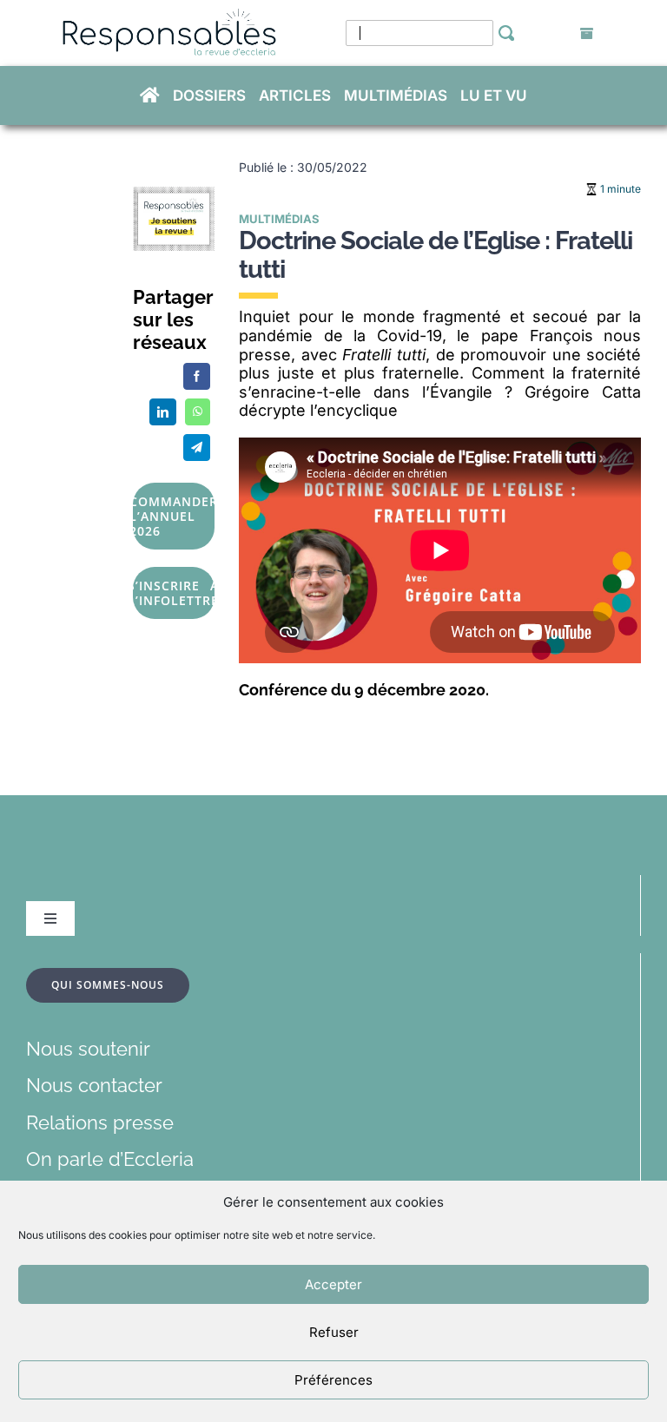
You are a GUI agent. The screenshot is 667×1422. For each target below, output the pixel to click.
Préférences (333, 1380)
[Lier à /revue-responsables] (587, 34)
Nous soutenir (88, 1048)
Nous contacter (94, 1085)
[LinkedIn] (163, 412)
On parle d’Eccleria (110, 1159)
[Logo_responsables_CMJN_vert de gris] (168, 18)
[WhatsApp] (198, 412)
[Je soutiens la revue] (174, 196)
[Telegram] (197, 447)
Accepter (333, 1284)
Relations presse (100, 1122)
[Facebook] (197, 376)
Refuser (334, 1332)
